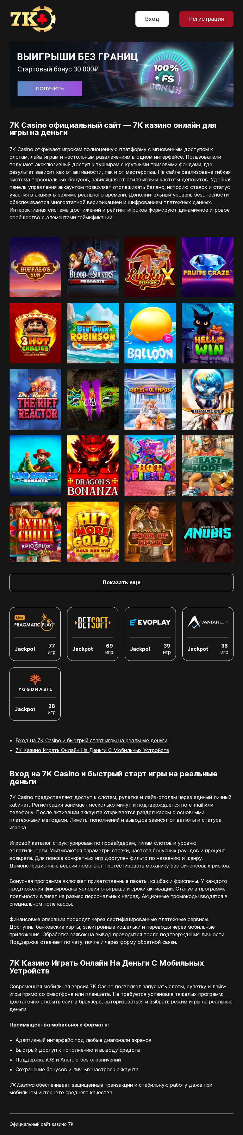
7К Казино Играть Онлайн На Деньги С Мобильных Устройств (92, 750)
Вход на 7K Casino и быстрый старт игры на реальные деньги (91, 740)
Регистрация (206, 18)
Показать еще (121, 582)
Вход (152, 18)
